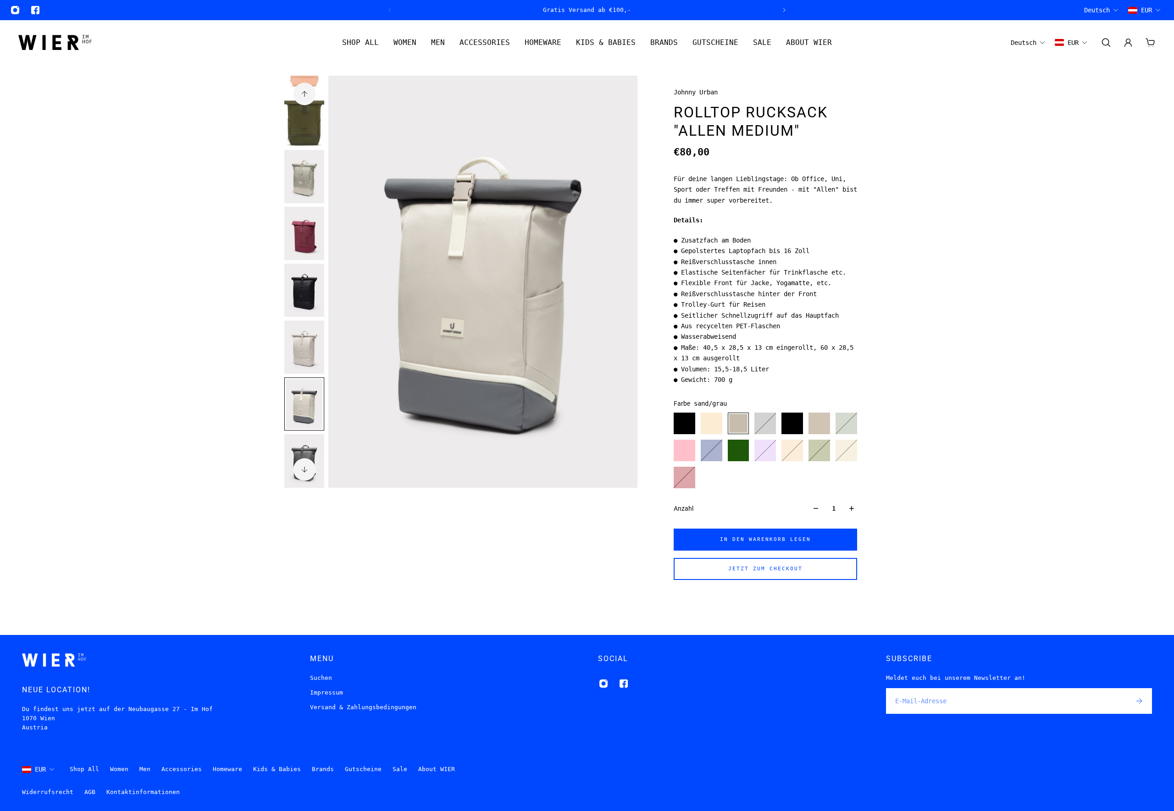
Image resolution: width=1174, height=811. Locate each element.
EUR (40, 769)
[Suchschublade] (1106, 43)
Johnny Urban (696, 92)
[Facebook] (35, 10)
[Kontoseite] (1128, 43)
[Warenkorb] (1150, 43)
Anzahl (683, 508)
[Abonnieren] (1139, 701)
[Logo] (55, 42)
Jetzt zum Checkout (765, 569)
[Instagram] (15, 10)
